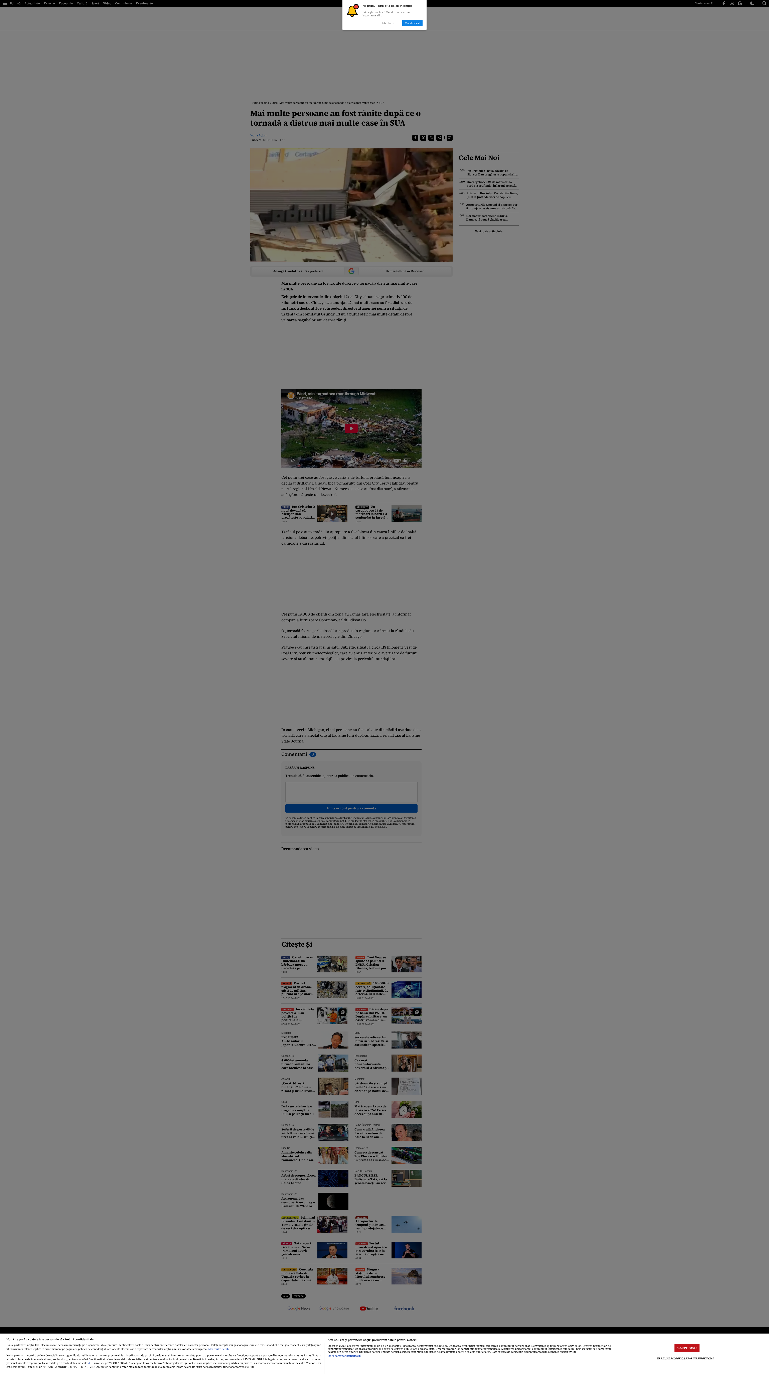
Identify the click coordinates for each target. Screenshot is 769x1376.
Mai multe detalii (218, 1349)
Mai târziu (388, 23)
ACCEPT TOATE (687, 1347)
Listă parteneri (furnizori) (344, 1355)
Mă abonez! (412, 23)
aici (89, 1363)
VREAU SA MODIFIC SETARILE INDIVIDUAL (685, 1358)
